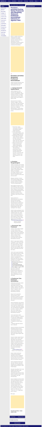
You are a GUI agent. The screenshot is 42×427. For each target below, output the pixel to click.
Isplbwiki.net (3, 1)
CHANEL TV (3, 13)
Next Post (13, 416)
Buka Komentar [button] (17, 423)
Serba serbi (20, 1)
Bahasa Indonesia (4, 8)
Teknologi (26, 1)
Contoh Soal (3, 14)
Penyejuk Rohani (4, 30)
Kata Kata (31, 1)
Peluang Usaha (4, 27)
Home (9, 1)
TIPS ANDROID (4, 35)
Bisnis (36, 1)
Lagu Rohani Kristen (5, 23)
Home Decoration (4, 20)
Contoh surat (3, 16)
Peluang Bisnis (4, 25)
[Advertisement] (17, 29)
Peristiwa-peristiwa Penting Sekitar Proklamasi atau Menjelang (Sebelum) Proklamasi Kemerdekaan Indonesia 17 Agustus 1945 (17, 14)
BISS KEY (3, 9)
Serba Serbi (3, 32)
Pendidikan (14, 1)
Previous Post (20, 416)
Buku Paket (3, 11)
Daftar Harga (3, 18)
